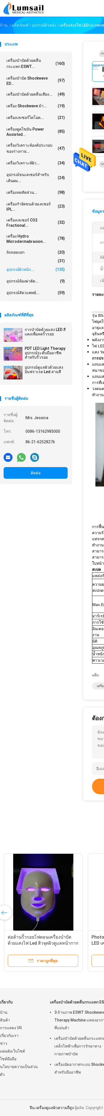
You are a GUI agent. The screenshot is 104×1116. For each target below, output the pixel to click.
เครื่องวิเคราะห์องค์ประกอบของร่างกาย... (35, 148)
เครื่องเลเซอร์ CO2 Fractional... (35, 223)
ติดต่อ (35, 473)
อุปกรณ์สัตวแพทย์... (35, 293)
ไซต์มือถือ (8, 1059)
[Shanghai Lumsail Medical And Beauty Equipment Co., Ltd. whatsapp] (21, 457)
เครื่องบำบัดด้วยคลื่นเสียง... (35, 94)
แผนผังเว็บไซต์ (12, 1051)
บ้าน (3, 1012)
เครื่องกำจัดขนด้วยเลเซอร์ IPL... (35, 207)
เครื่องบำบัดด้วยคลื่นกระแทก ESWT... (35, 63)
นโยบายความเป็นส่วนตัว (19, 1070)
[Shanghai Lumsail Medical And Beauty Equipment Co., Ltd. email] (8, 457)
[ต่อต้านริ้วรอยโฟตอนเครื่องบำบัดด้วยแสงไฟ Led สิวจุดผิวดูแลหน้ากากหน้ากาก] (43, 892)
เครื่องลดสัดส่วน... (35, 192)
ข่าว (3, 1043)
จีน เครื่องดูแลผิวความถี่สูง (52, 1107)
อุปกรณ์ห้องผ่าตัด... (35, 281)
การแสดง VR (11, 1028)
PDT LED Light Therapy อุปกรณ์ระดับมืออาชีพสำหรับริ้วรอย (45, 353)
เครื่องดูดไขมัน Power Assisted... (35, 132)
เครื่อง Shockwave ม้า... (35, 106)
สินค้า (5, 1020)
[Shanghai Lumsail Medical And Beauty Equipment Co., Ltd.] (24, 8)
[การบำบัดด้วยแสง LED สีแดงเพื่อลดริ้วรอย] (13, 334)
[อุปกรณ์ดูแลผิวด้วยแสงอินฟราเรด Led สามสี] (13, 372)
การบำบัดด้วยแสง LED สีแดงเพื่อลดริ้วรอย (45, 331)
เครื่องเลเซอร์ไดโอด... (35, 117)
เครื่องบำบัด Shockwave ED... (35, 81)
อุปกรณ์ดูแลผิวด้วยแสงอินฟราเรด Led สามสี (44, 369)
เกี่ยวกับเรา (9, 1035)
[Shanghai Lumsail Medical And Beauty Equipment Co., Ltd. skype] (34, 457)
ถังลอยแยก (35, 252)
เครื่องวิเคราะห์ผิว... (35, 163)
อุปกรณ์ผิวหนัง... (35, 269)
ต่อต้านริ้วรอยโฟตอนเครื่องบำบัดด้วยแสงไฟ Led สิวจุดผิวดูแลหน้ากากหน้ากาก (43, 943)
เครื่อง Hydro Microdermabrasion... (35, 239)
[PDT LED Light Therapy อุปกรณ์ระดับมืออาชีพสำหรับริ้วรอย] (13, 353)
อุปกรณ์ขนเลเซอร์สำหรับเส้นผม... (35, 177)
